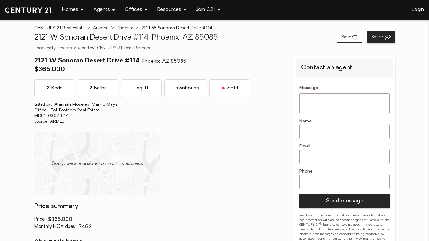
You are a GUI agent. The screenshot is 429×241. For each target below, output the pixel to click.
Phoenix (125, 28)
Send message (344, 201)
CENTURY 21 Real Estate (59, 28)
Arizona (101, 28)
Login (418, 9)
